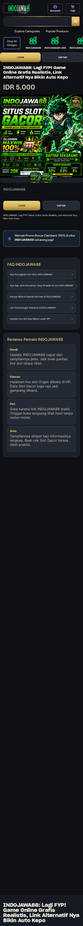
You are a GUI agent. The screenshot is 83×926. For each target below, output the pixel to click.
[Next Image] (80, 139)
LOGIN (20, 57)
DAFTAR (63, 57)
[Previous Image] (2, 139)
